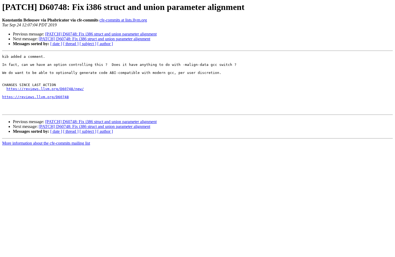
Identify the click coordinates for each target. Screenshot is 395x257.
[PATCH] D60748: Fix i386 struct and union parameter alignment (101, 34)
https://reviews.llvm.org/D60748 (35, 97)
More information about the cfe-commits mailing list (46, 143)
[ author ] (105, 43)
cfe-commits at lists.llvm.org (123, 20)
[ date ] (56, 43)
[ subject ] (88, 43)
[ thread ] (70, 43)
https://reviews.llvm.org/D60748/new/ (45, 89)
